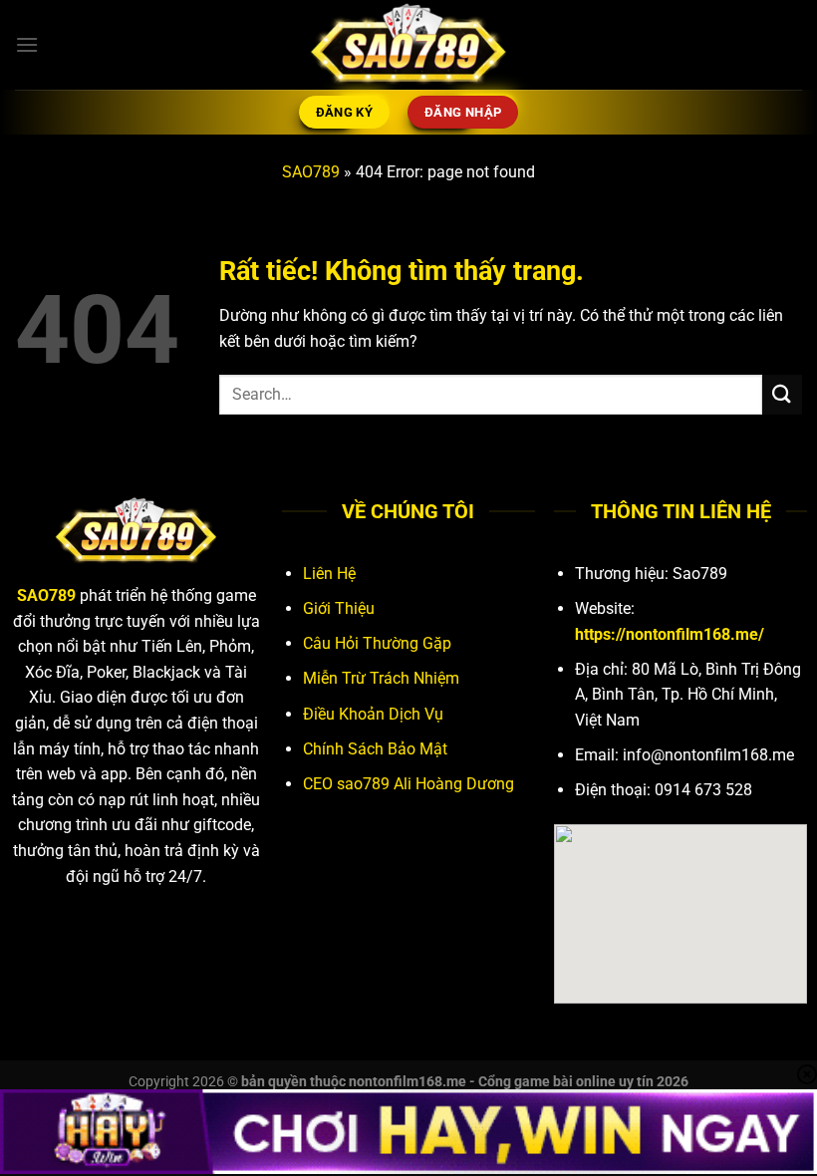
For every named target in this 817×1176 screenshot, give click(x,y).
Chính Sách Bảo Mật (375, 748)
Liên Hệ (329, 573)
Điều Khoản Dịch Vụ (373, 714)
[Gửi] (782, 394)
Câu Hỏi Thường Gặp (377, 643)
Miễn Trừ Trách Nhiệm (381, 678)
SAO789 (311, 171)
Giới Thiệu (339, 608)
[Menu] (27, 44)
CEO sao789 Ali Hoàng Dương (408, 783)
